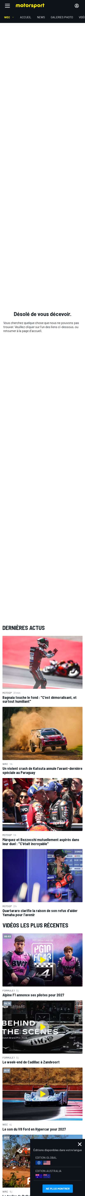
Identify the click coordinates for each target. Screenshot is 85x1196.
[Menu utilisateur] (77, 6)
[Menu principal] (7, 5)
